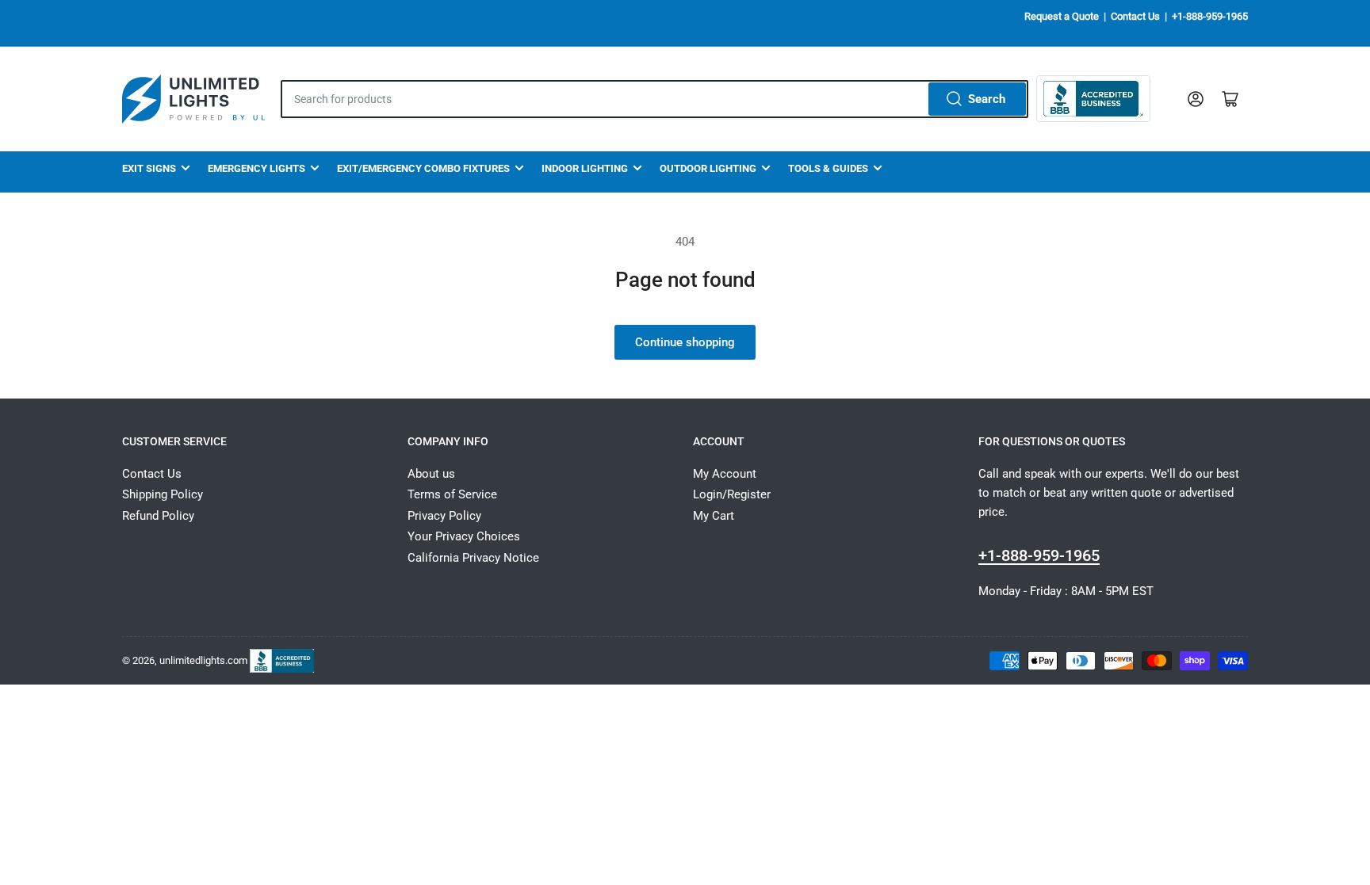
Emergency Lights (256, 168)
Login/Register (732, 494)
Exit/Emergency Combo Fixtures (423, 168)
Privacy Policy (444, 516)
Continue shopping (685, 342)
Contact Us (1135, 16)
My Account (724, 474)
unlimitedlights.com (203, 660)
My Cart (713, 516)
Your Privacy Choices (464, 536)
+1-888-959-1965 (1210, 16)
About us (431, 474)
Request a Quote (1061, 16)
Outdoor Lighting (708, 168)
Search (986, 99)
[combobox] (654, 99)
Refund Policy (158, 516)
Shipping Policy (162, 494)
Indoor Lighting (584, 168)
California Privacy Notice (473, 558)
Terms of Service (452, 494)
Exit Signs (149, 168)
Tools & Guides (828, 168)
